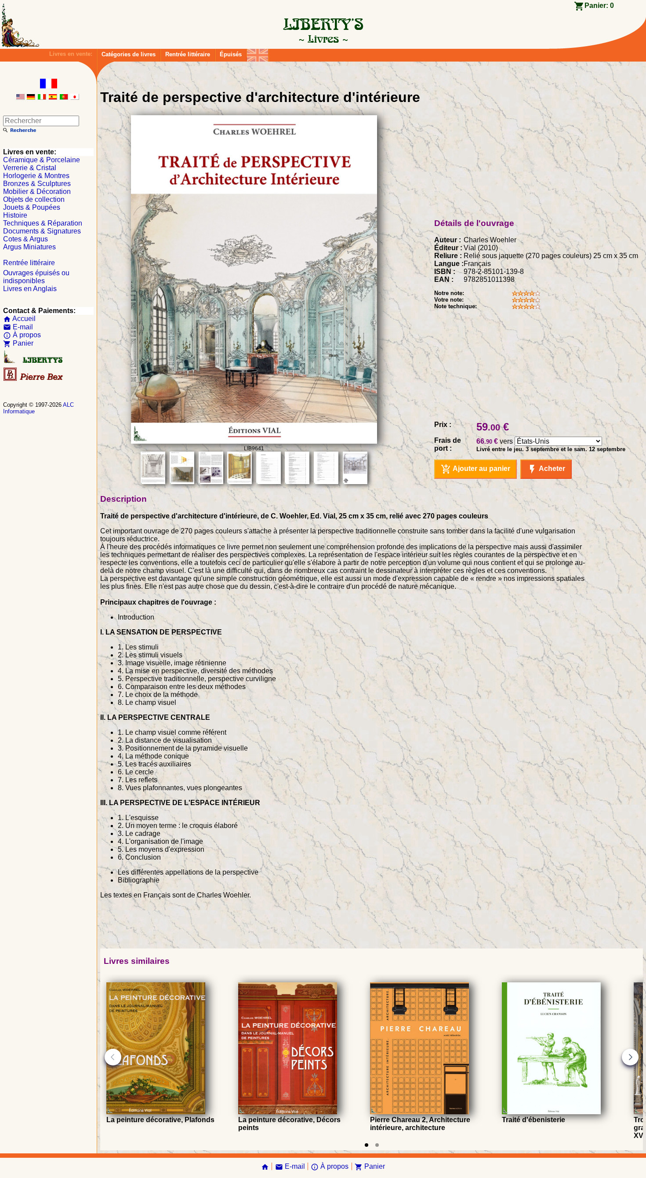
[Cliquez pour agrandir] (254, 441)
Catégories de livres (129, 54)
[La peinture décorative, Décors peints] (287, 1112)
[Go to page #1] (366, 1145)
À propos (22, 335)
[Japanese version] (74, 97)
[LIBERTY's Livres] (323, 39)
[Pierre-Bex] (34, 379)
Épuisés (231, 54)
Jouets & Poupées (31, 207)
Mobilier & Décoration (37, 191)
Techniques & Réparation (42, 223)
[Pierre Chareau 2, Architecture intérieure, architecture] (419, 1112)
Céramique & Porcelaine (41, 160)
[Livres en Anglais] (258, 53)
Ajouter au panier (475, 469)
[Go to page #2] (377, 1145)
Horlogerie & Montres (36, 175)
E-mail (18, 327)
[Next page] (630, 1057)
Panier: (599, 5)
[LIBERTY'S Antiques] (34, 361)
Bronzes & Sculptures (37, 183)
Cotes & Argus (25, 239)
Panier (18, 343)
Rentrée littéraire (187, 54)
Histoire (15, 215)
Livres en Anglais (30, 288)
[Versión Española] (52, 97)
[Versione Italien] (41, 97)
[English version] (20, 97)
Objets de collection (34, 199)
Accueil (19, 318)
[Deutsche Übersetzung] (30, 97)
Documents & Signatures (42, 231)
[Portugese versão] (63, 97)
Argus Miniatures (29, 247)
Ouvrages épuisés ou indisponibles (36, 276)
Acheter (546, 469)
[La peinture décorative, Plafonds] (155, 1112)
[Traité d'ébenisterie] (551, 1112)
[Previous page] (113, 1057)
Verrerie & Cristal (29, 167)
